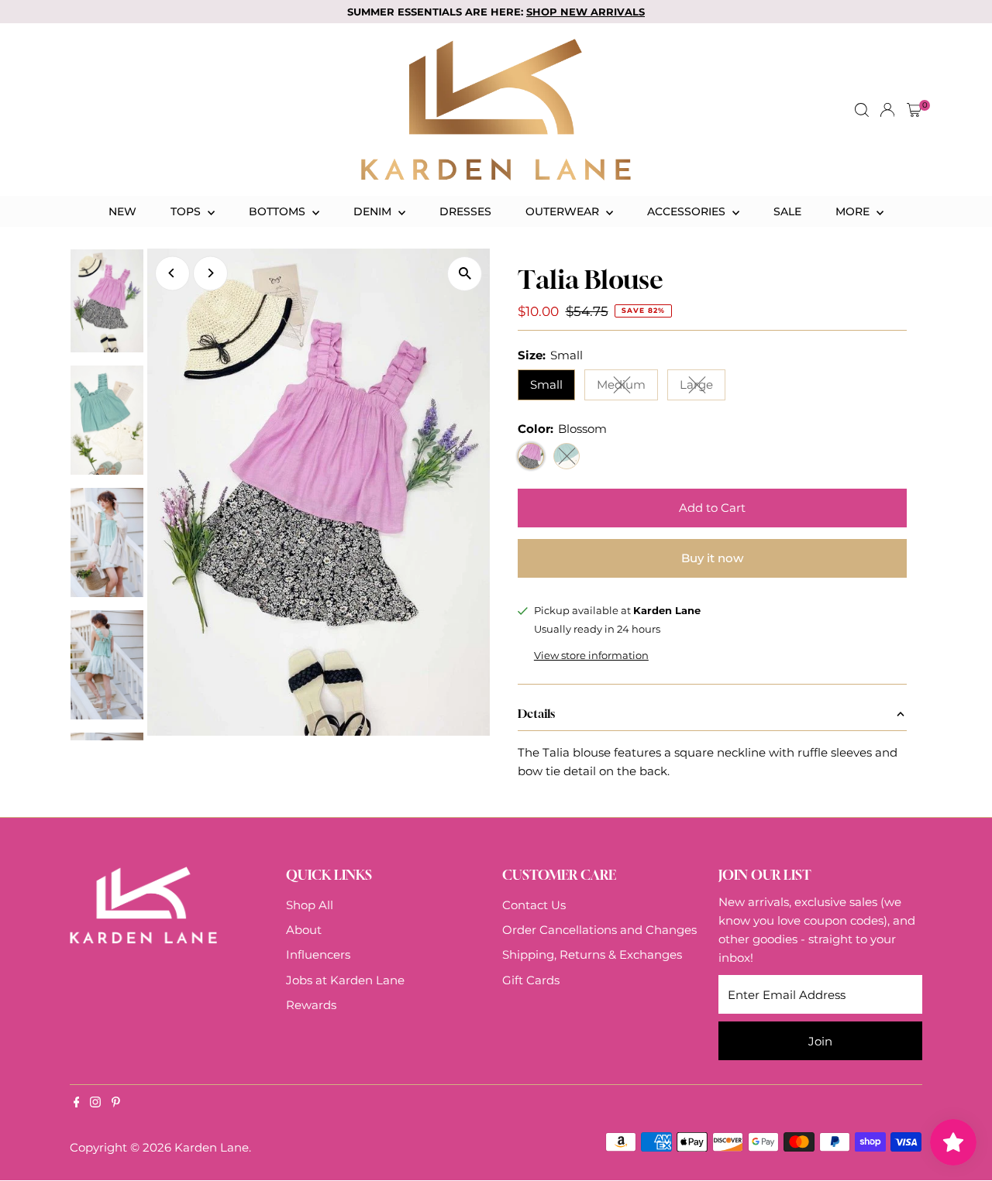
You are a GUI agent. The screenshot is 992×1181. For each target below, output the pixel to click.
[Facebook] (77, 1103)
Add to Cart (712, 507)
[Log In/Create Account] (887, 110)
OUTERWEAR (563, 211)
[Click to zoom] (464, 273)
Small (546, 384)
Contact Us (534, 905)
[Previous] (172, 273)
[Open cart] (914, 110)
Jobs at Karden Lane (345, 980)
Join (820, 1041)
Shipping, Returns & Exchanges (592, 954)
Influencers (318, 954)
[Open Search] (862, 110)
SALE (787, 211)
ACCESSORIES (687, 211)
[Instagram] (95, 1103)
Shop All (309, 905)
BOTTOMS (278, 211)
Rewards (311, 1004)
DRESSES (465, 211)
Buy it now (712, 558)
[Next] (210, 273)
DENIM (373, 211)
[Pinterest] (116, 1103)
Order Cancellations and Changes (599, 929)
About (304, 929)
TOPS (187, 211)
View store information (591, 656)
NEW (122, 211)
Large (702, 387)
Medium (627, 387)
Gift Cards (531, 980)
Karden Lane (211, 1147)
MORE (854, 211)
